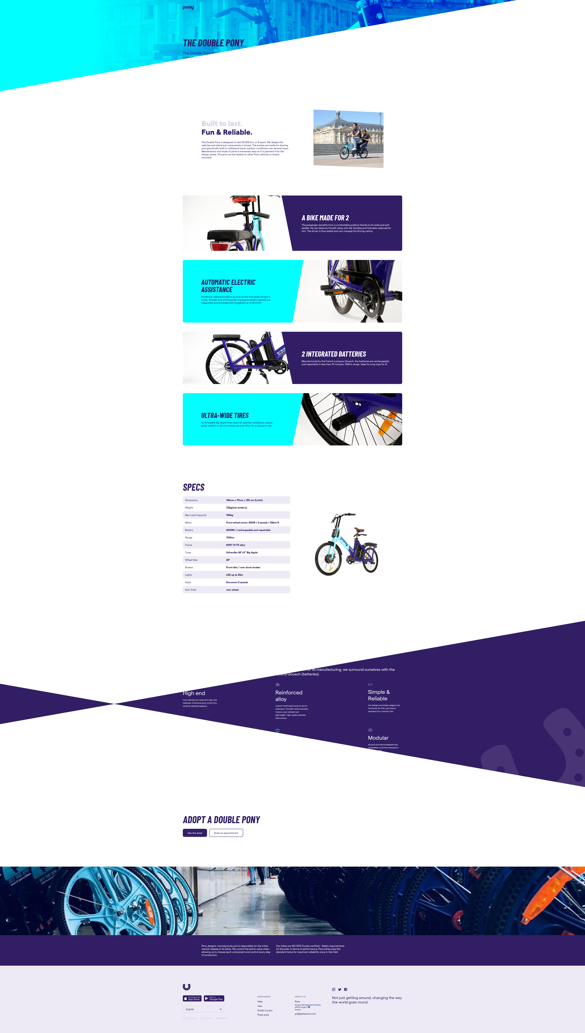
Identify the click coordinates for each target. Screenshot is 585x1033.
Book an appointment (226, 832)
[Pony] (188, 8)
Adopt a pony (391, 7)
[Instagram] (333, 990)
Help (260, 1001)
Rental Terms (221, 1018)
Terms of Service (190, 1018)
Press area (263, 1014)
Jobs (259, 1005)
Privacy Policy (207, 1018)
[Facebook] (345, 989)
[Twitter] (339, 989)
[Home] (186, 989)
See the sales (195, 832)
